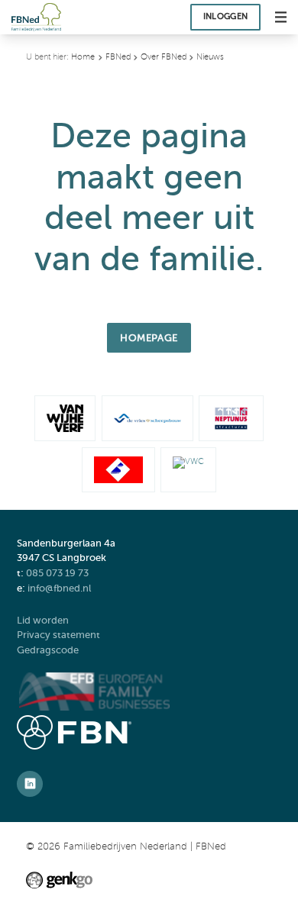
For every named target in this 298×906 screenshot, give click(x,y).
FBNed (118, 57)
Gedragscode (49, 650)
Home (83, 57)
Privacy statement (59, 634)
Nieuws (210, 57)
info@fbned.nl (59, 588)
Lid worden (43, 620)
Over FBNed (163, 57)
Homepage (148, 337)
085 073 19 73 (57, 573)
